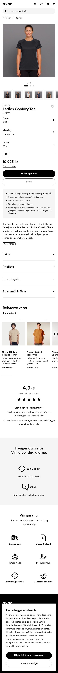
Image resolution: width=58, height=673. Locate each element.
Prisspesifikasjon (9, 166)
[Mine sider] (35, 4)
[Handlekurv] (47, 4)
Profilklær (7, 18)
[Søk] (6, 11)
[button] (7, 95)
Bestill (29, 181)
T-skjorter (18, 18)
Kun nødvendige (29, 663)
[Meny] (53, 4)
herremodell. (26, 237)
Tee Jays (6, 105)
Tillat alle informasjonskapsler (29, 655)
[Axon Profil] (8, 4)
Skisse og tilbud (29, 173)
